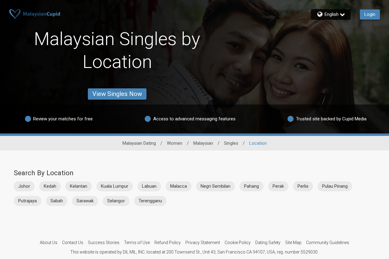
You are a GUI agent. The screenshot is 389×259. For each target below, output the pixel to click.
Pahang (251, 186)
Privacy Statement (202, 242)
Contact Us (72, 242)
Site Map (293, 242)
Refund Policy (167, 242)
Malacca (178, 186)
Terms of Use (137, 242)
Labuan (149, 186)
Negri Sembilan (215, 186)
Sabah (56, 201)
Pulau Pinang (335, 186)
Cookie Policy (238, 242)
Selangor (116, 201)
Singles (231, 143)
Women (174, 143)
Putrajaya (27, 201)
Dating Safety (268, 242)
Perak (278, 186)
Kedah (50, 186)
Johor (24, 186)
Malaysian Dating (139, 143)
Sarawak (85, 201)
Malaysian (203, 143)
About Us (48, 242)
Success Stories (103, 242)
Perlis (303, 186)
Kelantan (78, 186)
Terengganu (150, 201)
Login (369, 14)
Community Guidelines (327, 242)
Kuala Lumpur (114, 186)
